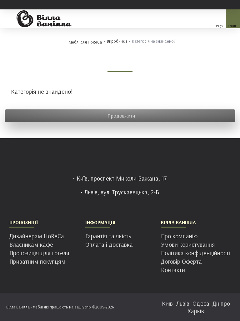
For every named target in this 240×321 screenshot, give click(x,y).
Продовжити (121, 116)
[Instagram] (113, 306)
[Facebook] (101, 306)
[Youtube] (138, 306)
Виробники (117, 41)
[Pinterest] (126, 306)
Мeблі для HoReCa (85, 42)
